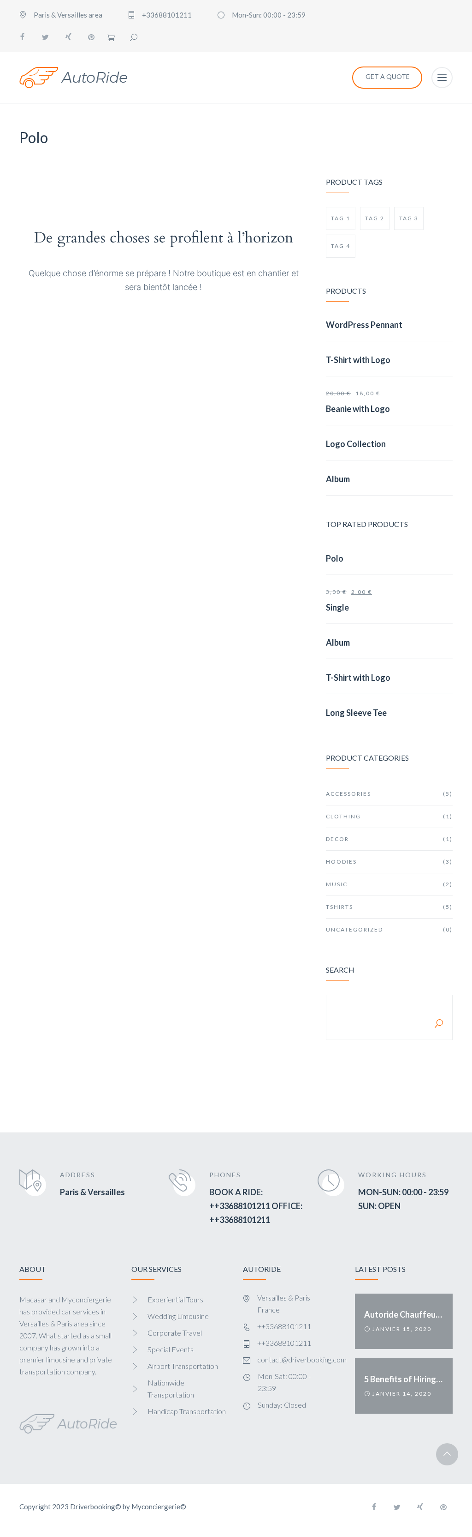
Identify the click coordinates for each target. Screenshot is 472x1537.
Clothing (389, 816)
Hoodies (389, 861)
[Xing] (68, 37)
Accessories (389, 793)
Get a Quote (388, 76)
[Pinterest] (91, 37)
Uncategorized (389, 929)
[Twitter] (45, 37)
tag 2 (374, 218)
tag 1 (340, 218)
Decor (389, 838)
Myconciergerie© (158, 1506)
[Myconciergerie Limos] (73, 77)
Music (389, 884)
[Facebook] (22, 37)
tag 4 (340, 245)
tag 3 (409, 218)
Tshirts (389, 906)
